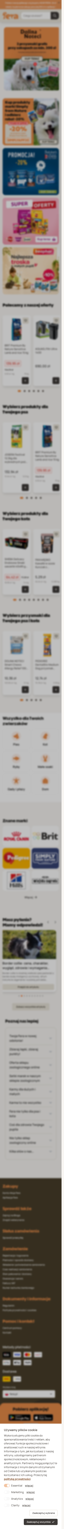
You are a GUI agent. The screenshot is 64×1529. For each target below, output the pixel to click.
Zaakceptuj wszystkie (39, 1521)
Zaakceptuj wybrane (43, 1513)
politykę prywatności (17, 1479)
